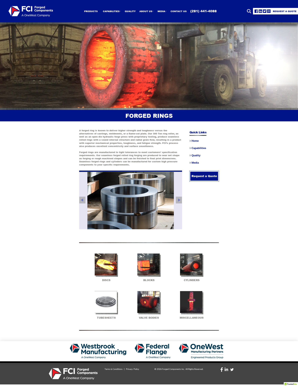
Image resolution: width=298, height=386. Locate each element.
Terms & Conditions (113, 369)
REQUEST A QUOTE (284, 11)
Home (195, 140)
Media (195, 162)
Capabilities (199, 148)
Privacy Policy (132, 369)
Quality (196, 155)
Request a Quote (204, 176)
